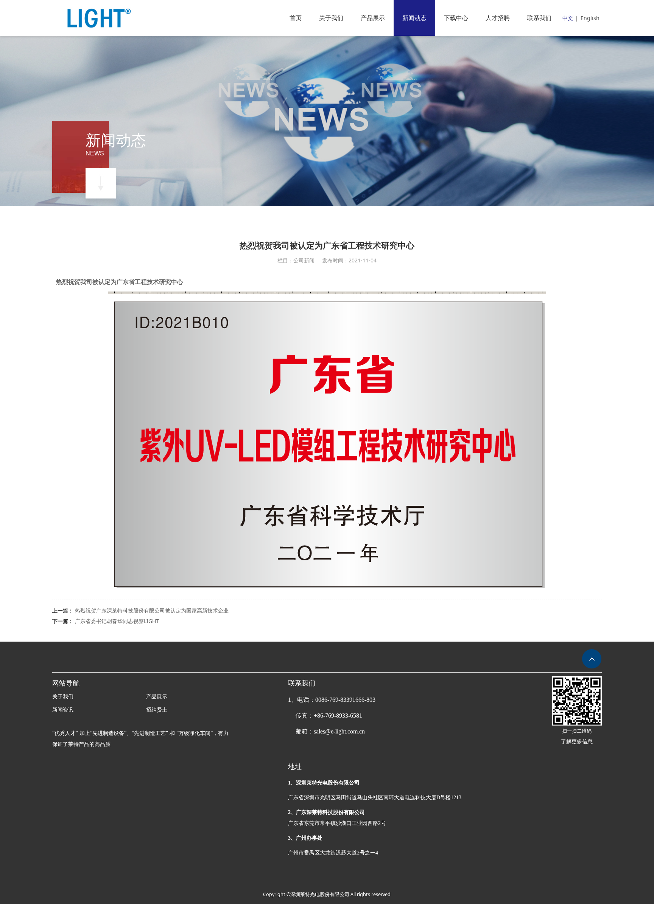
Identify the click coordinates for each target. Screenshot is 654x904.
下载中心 (456, 18)
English (590, 18)
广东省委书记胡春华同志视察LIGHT (117, 621)
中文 (567, 18)
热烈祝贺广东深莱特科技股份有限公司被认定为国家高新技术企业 (152, 610)
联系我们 (539, 18)
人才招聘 (498, 18)
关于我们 (331, 18)
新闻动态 (414, 18)
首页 (296, 18)
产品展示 (373, 18)
